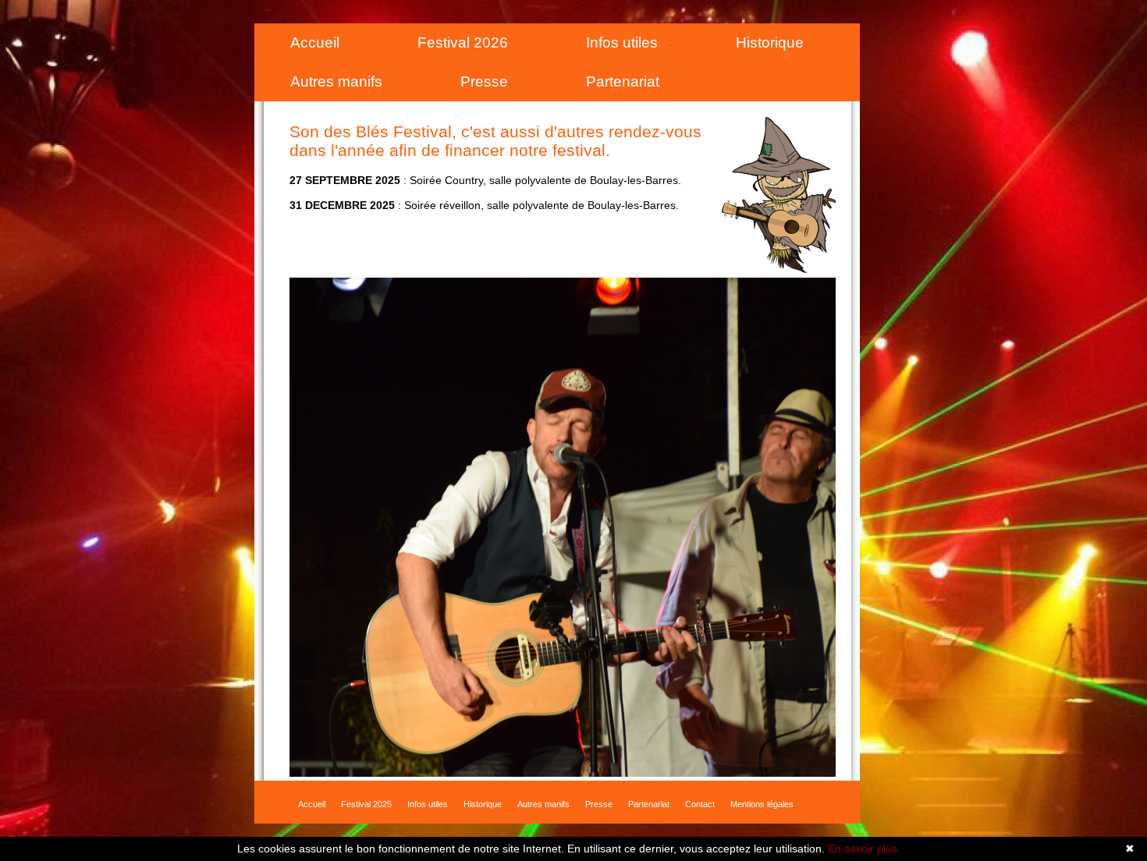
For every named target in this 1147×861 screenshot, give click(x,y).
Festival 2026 (462, 42)
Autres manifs (336, 81)
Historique (770, 42)
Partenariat (622, 81)
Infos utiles (622, 42)
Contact (700, 801)
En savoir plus (862, 848)
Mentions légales (762, 801)
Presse (484, 81)
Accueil (314, 42)
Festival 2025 (366, 801)
